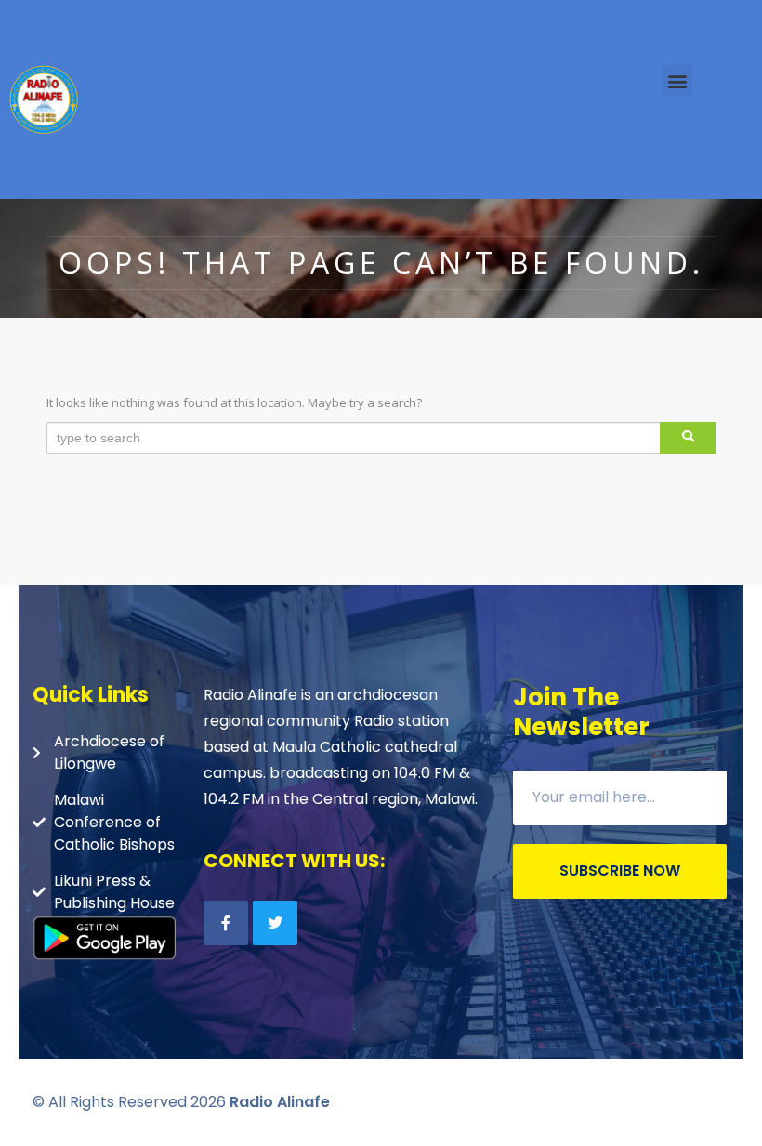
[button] (677, 80)
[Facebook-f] (226, 923)
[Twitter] (275, 923)
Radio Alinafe (280, 1102)
